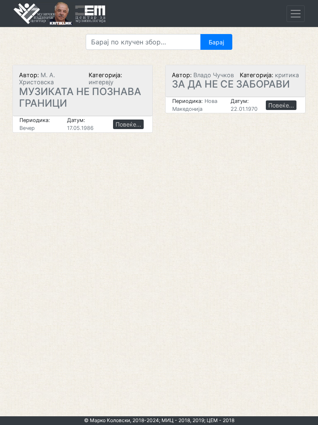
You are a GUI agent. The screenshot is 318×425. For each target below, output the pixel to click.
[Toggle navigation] (296, 13)
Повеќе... (128, 124)
